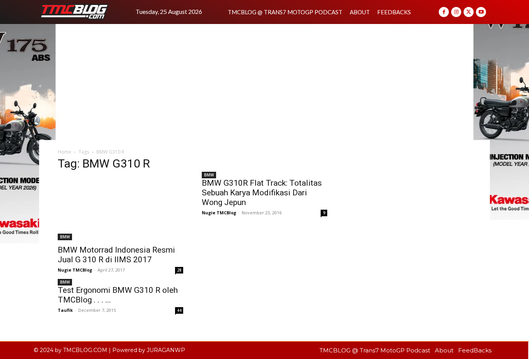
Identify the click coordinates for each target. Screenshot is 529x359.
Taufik (65, 310)
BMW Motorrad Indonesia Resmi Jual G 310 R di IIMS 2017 (116, 254)
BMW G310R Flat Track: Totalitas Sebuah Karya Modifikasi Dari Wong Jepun (262, 192)
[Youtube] (481, 12)
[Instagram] (456, 12)
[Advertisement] (264, 82)
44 (179, 310)
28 (179, 270)
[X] (469, 12)
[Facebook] (444, 12)
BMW (65, 236)
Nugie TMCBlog (75, 270)
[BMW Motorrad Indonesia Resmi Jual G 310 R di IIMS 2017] (120, 209)
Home (64, 152)
